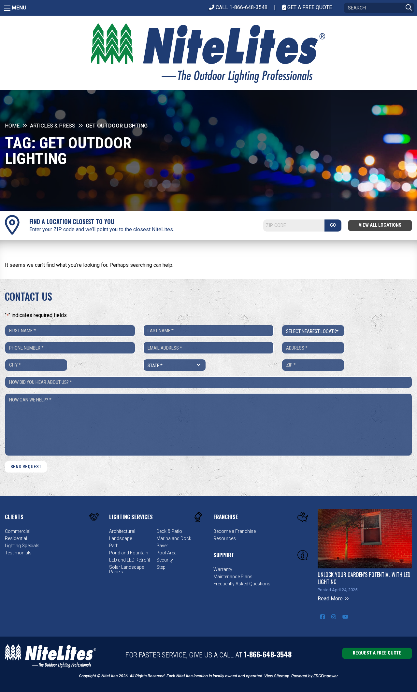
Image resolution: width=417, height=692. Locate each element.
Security (164, 560)
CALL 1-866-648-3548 (240, 7)
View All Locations (380, 225)
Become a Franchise (234, 531)
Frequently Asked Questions (241, 583)
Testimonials (18, 552)
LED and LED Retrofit (129, 560)
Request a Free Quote (377, 653)
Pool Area (166, 552)
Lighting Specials (22, 545)
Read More (331, 598)
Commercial (17, 531)
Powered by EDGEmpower (314, 675)
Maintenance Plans (232, 576)
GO (333, 225)
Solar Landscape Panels (126, 569)
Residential (16, 538)
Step (160, 567)
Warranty (222, 569)
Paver (162, 545)
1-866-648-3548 (268, 654)
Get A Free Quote (309, 7)
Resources (224, 538)
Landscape (120, 538)
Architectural (122, 531)
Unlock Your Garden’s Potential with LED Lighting (364, 578)
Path (114, 545)
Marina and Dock (173, 538)
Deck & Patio (169, 531)
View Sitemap (276, 675)
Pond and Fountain (128, 552)
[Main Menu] (7, 8)
